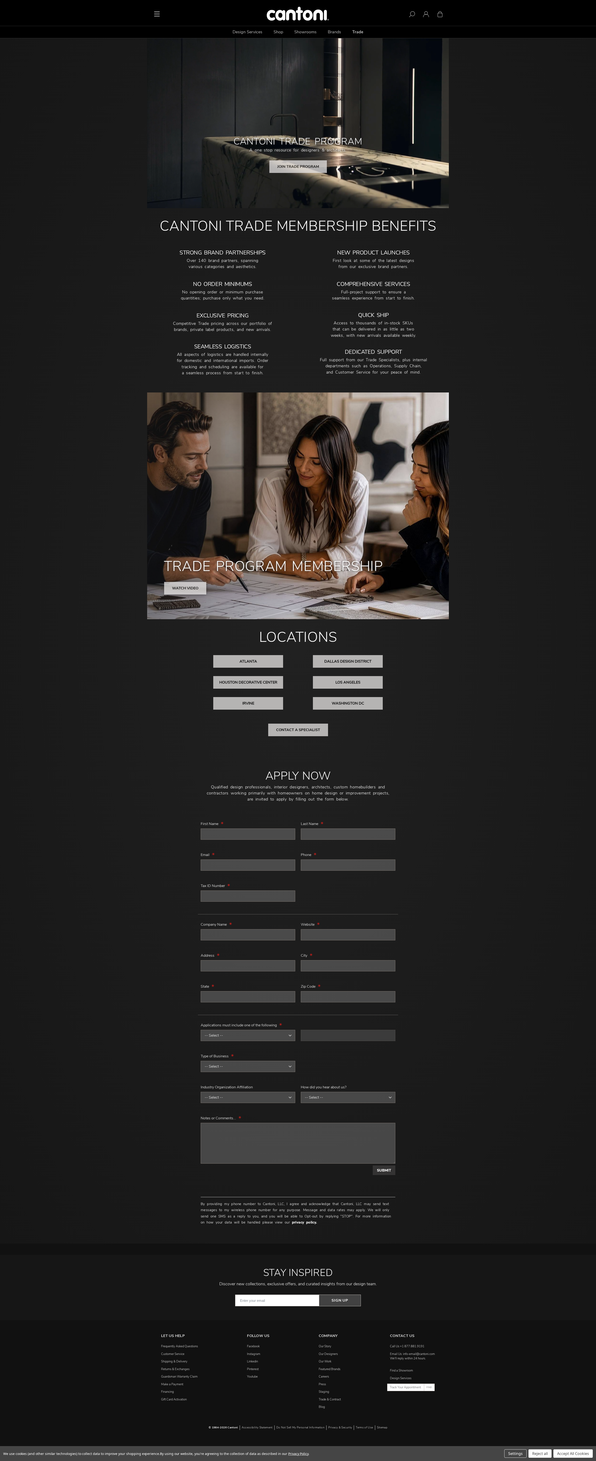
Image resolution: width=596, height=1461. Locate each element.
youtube (252, 1377)
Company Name (214, 924)
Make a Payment (172, 1384)
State (205, 986)
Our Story (325, 1346)
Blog (322, 1407)
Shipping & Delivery (174, 1361)
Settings (515, 1453)
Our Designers (328, 1354)
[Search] (412, 15)
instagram (253, 1354)
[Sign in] (426, 15)
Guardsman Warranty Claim (179, 1377)
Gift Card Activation (174, 1399)
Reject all (540, 1453)
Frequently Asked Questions (179, 1346)
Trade (357, 32)
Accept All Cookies (573, 1453)
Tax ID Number (213, 885)
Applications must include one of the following (239, 1025)
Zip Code (308, 986)
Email (205, 854)
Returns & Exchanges (175, 1369)
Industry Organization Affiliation (227, 1087)
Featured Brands (329, 1369)
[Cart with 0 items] (440, 15)
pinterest (253, 1369)
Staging (324, 1392)
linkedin (252, 1361)
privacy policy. (304, 1222)
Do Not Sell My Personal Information (300, 1427)
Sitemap (382, 1427)
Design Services (400, 1378)
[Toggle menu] (157, 14)
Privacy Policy (298, 1453)
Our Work (325, 1361)
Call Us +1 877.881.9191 (407, 1346)
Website (308, 924)
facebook (253, 1346)
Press (322, 1384)
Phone (306, 854)
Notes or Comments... (218, 1118)
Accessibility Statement (257, 1427)
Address (207, 955)
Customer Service (172, 1354)
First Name (209, 823)
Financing (167, 1392)
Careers (324, 1377)
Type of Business (215, 1056)
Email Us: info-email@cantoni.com (412, 1354)
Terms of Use (364, 1427)
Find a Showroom (401, 1370)
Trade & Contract (330, 1399)
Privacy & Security (340, 1427)
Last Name (309, 823)
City (304, 955)
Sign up (340, 1300)
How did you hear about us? (323, 1087)
